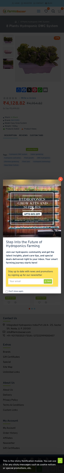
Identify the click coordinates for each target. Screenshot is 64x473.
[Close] (60, 179)
